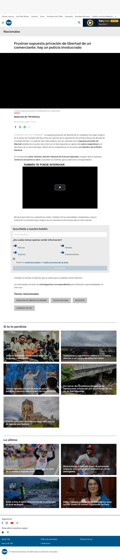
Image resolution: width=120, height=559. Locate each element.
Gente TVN (6, 539)
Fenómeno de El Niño (55, 16)
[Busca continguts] (79, 23)
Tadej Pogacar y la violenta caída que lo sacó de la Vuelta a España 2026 (30, 470)
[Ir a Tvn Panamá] (40, 23)
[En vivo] (100, 21)
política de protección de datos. (56, 262)
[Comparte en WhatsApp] (24, 127)
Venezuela (69, 16)
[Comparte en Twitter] (20, 127)
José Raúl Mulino (22, 16)
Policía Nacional (61, 300)
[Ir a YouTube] (12, 523)
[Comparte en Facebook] (15, 127)
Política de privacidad (49, 539)
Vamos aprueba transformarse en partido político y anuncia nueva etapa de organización (31, 389)
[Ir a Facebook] (3, 523)
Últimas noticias (8, 16)
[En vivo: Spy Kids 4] (90, 23)
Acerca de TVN (7, 543)
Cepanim (34, 16)
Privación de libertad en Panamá (31, 300)
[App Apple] (3, 532)
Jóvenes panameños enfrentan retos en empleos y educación (26, 356)
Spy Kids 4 (103, 24)
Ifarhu (42, 16)
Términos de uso (86, 539)
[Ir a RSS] (18, 523)
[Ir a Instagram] (7, 523)
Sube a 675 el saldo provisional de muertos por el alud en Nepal (31, 503)
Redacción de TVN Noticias (27, 117)
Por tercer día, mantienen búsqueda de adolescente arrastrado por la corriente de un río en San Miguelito (87, 388)
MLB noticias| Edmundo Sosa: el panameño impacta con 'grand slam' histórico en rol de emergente (86, 469)
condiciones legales (32, 262)
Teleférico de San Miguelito (102, 16)
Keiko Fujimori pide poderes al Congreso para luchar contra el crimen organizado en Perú (87, 503)
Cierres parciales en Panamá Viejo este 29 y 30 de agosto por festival (30, 422)
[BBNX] (4, 551)
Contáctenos (45, 543)
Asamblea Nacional (82, 16)
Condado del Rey (24, 308)
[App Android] (8, 532)
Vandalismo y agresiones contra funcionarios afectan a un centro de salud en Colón (87, 356)
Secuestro (80, 300)
